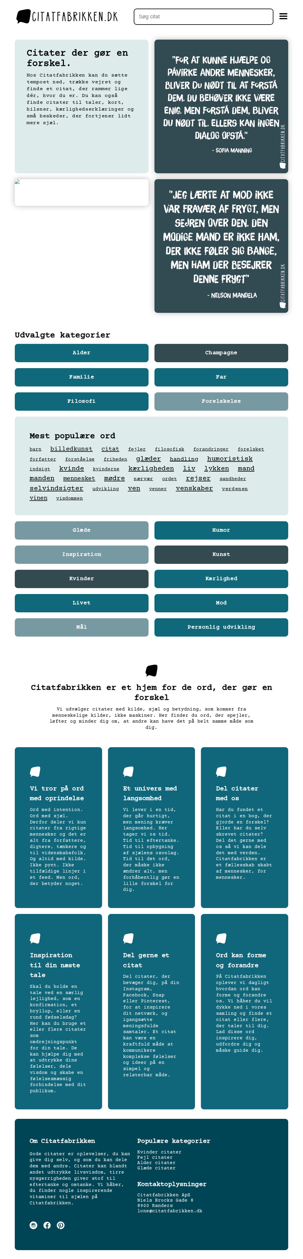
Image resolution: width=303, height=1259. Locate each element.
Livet (82, 603)
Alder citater (156, 1163)
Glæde (82, 530)
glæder (148, 459)
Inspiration (81, 554)
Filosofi (81, 401)
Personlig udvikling (221, 627)
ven (134, 489)
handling (184, 459)
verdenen (235, 489)
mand (246, 469)
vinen (38, 498)
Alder (82, 353)
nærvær (143, 479)
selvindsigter (56, 489)
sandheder (233, 479)
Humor (221, 530)
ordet (169, 479)
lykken (216, 469)
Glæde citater (156, 1168)
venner (158, 489)
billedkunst (71, 449)
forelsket (251, 449)
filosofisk (169, 449)
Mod (221, 603)
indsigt (40, 469)
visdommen (69, 498)
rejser (198, 479)
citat (110, 449)
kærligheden (151, 469)
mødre (114, 479)
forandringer (211, 449)
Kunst (221, 554)
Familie (81, 377)
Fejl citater (155, 1157)
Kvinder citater (159, 1152)
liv (189, 469)
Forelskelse (221, 401)
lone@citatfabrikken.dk (169, 1211)
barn (35, 449)
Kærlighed (221, 579)
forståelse (80, 459)
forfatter (43, 459)
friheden (115, 459)
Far (221, 377)
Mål (81, 627)
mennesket (79, 478)
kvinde (71, 469)
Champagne (221, 353)
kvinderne (106, 469)
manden (42, 479)
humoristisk (230, 459)
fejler (137, 449)
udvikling (105, 489)
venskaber (194, 489)
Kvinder (81, 579)
